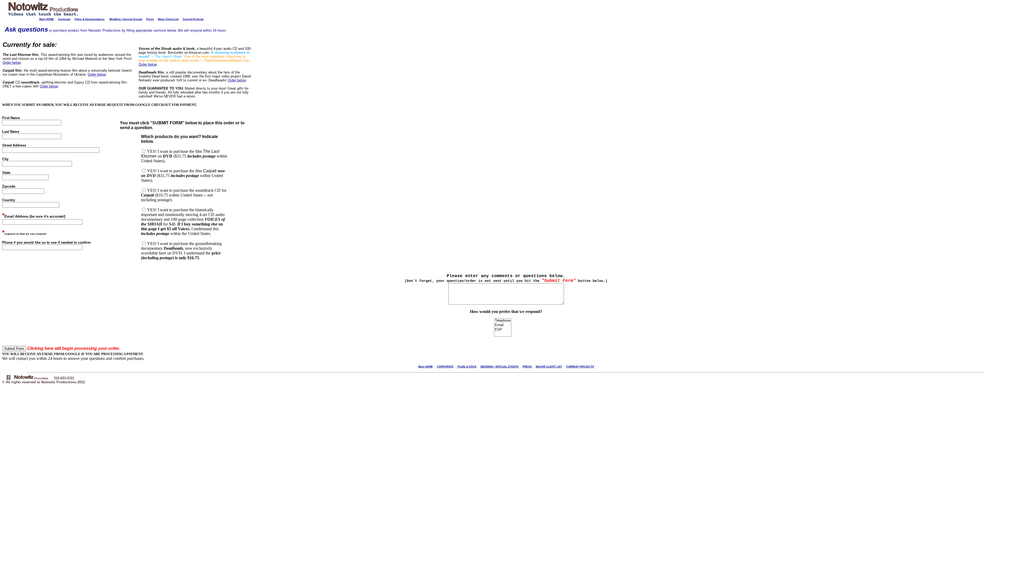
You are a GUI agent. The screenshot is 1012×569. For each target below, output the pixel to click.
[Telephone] (502, 320)
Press (150, 19)
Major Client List (168, 19)
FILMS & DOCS (467, 366)
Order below (12, 63)
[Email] (502, 325)
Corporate (64, 19)
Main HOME (46, 19)
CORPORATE (445, 366)
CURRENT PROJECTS (580, 366)
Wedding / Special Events (125, 19)
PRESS (527, 366)
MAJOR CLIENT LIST (549, 366)
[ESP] (502, 329)
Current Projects (193, 19)
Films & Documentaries (90, 19)
